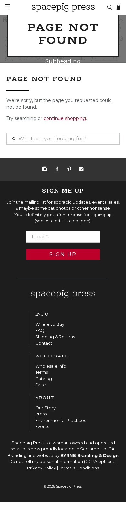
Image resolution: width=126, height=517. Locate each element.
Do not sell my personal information (46, 461)
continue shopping (65, 118)
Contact (43, 343)
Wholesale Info (50, 365)
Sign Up (63, 254)
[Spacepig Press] (63, 7)
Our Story (45, 407)
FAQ (40, 330)
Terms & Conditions (79, 467)
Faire (40, 384)
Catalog (43, 378)
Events (42, 426)
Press (41, 413)
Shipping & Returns (55, 336)
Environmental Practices (60, 420)
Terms (41, 372)
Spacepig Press (69, 486)
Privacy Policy (41, 467)
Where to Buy (49, 324)
